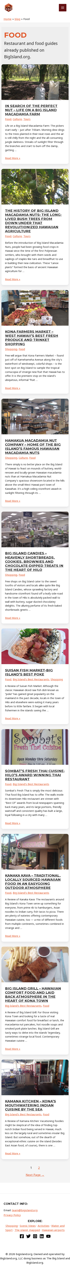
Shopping (11, 349)
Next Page (35, 1175)
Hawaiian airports (53, 1230)
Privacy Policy (12, 1215)
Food (8, 119)
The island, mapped (27, 1230)
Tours (27, 119)
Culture (17, 119)
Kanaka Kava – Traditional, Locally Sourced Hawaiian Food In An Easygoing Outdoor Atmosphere (33, 881)
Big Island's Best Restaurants (31, 679)
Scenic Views (28, 1225)
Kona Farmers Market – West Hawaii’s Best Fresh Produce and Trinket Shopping (31, 338)
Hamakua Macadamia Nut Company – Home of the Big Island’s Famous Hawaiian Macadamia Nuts (33, 446)
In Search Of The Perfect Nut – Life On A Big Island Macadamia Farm (31, 110)
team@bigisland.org (25, 1210)
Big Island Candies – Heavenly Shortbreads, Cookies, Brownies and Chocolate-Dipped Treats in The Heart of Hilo (34, 561)
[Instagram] (35, 1236)
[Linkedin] (41, 1236)
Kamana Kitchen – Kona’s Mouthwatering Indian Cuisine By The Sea (30, 1105)
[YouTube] (48, 1236)
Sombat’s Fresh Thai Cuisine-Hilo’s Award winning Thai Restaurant (35, 775)
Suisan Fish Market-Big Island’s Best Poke (29, 672)
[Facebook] (22, 1236)
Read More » (12, 158)
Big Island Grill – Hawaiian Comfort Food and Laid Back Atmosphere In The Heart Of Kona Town (33, 994)
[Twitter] (28, 1236)
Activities (43, 1225)
